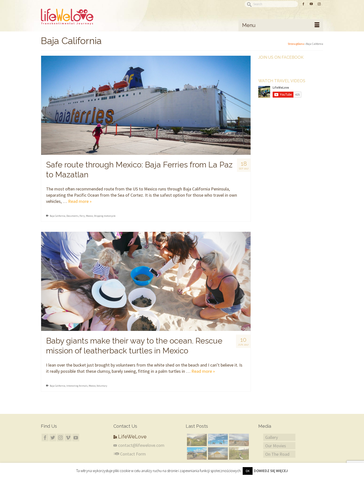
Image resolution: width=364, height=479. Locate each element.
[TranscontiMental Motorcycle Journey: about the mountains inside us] (217, 453)
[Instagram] (60, 438)
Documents (72, 215)
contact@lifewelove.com (141, 445)
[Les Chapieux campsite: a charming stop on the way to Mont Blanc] (196, 440)
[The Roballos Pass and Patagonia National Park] (196, 453)
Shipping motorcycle (104, 215)
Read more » (80, 201)
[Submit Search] (248, 4)
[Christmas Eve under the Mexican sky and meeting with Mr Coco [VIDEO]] (238, 440)
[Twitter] (52, 438)
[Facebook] (45, 438)
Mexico (89, 215)
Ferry (82, 215)
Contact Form (132, 454)
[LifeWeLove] (85, 16)
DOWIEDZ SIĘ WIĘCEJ (271, 470)
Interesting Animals (77, 385)
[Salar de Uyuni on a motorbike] (217, 440)
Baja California (57, 215)
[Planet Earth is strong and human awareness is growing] (238, 453)
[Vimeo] (68, 438)
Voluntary (102, 385)
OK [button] (248, 471)
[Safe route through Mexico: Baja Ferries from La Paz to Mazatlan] (146, 105)
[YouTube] (75, 438)
